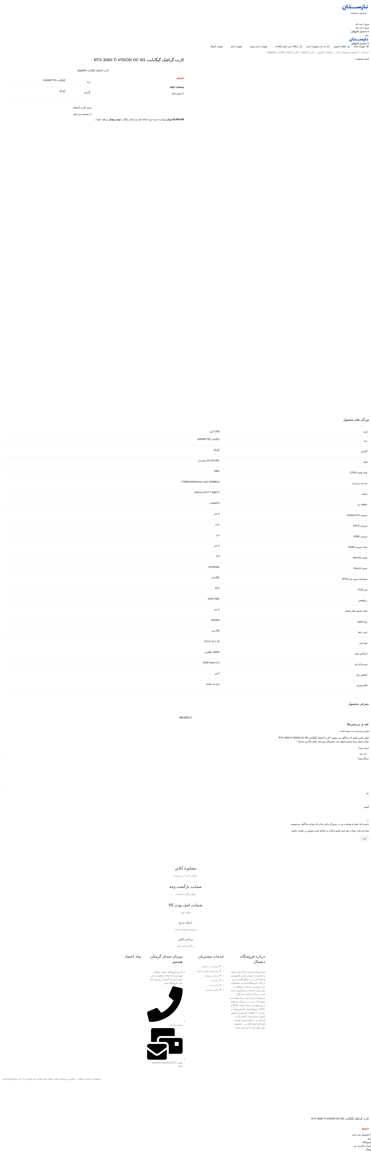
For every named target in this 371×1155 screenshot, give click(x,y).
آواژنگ (62, 91)
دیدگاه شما (363, 758)
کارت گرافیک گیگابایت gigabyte (282, 52)
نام (367, 793)
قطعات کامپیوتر (324, 52)
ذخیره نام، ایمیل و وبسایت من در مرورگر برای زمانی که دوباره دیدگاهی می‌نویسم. (329, 824)
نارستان (365, 52)
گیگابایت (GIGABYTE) (54, 80)
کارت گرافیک (307, 52)
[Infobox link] (185, 868)
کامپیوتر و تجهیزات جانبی (346, 52)
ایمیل (366, 807)
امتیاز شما (363, 748)
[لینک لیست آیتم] (206, 979)
